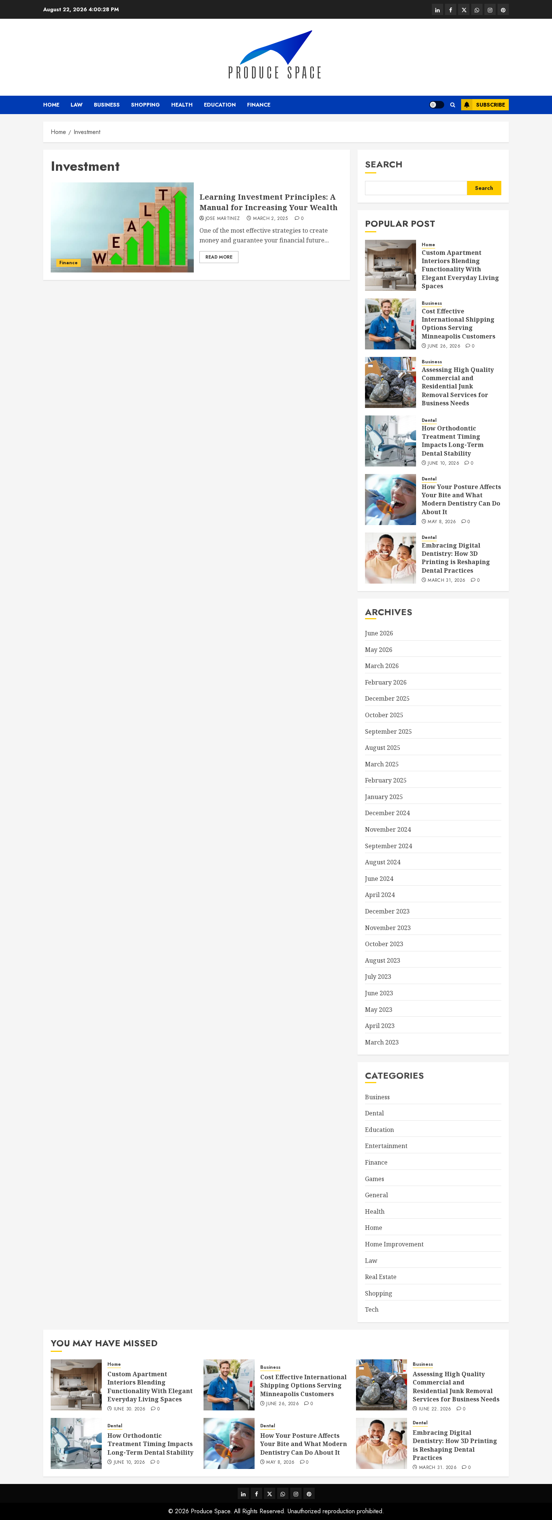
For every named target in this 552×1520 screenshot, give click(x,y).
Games (374, 1179)
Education (220, 104)
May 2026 (378, 650)
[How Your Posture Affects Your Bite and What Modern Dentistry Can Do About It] (390, 499)
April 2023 (380, 1026)
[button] (452, 105)
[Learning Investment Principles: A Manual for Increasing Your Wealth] (122, 227)
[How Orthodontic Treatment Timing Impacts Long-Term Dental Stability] (390, 441)
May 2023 (378, 1009)
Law (77, 104)
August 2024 (382, 862)
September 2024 (388, 846)
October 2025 (384, 715)
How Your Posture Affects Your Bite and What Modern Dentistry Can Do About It (461, 499)
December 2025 (387, 698)
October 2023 (384, 944)
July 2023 (378, 976)
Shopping (145, 104)
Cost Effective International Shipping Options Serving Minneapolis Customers (458, 323)
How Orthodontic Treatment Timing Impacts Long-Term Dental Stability (453, 441)
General (376, 1195)
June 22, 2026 (435, 1409)
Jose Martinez (222, 219)
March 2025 (382, 764)
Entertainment (386, 1146)
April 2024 (380, 895)
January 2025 (384, 797)
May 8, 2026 (442, 522)
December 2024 (387, 813)
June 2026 (379, 633)
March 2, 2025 (270, 219)
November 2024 (388, 829)
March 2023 (382, 1042)
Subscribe (490, 104)
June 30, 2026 (130, 1409)
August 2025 (382, 747)
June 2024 (379, 878)
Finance (258, 104)
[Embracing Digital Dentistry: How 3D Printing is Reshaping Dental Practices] (390, 558)
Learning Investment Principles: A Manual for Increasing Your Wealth (268, 202)
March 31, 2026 (446, 581)
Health (182, 104)
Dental (429, 420)
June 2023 (379, 993)
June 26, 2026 (444, 346)
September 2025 (388, 731)
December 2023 (387, 911)
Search (384, 164)
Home (51, 104)
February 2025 (386, 780)
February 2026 (386, 682)
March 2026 (382, 666)
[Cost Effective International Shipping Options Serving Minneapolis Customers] (390, 323)
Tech (372, 1309)
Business (107, 104)
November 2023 (388, 928)
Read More (218, 257)
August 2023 (382, 960)
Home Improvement (394, 1244)
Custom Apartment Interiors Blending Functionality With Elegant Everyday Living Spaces (460, 269)
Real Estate (381, 1277)
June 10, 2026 (443, 464)
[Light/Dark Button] (436, 104)
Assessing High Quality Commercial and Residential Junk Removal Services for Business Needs (458, 387)
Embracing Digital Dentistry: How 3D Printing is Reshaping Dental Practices (456, 558)
